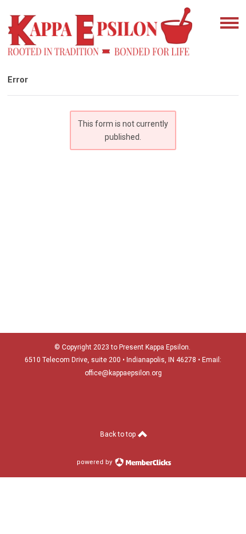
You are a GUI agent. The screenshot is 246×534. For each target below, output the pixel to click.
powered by (95, 462)
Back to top (118, 434)
